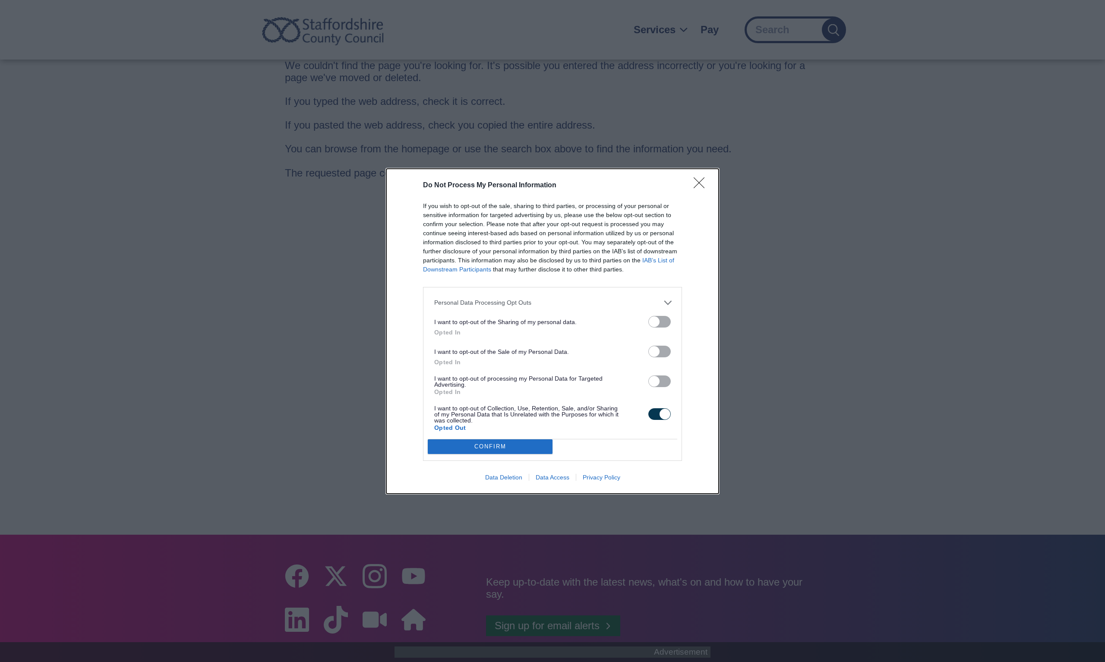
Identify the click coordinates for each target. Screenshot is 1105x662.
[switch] (659, 322)
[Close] (702, 185)
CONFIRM (490, 446)
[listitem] (552, 302)
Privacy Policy (601, 477)
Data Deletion (503, 477)
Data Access (552, 477)
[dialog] (552, 331)
